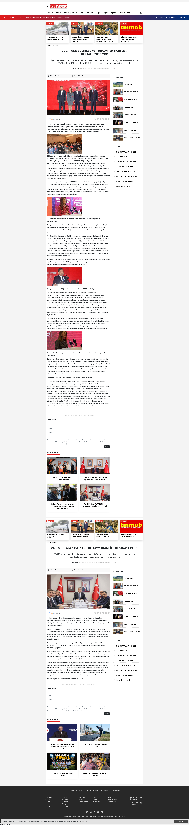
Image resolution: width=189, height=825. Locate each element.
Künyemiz (88, 790)
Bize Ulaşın (117, 790)
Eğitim (113, 13)
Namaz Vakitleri (111, 801)
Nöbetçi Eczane (83, 801)
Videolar (160, 17)
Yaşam (105, 13)
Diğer (129, 13)
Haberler (49, 45)
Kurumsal (108, 790)
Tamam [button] (181, 821)
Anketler (81, 799)
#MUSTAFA (69, 684)
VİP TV (74, 13)
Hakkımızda (98, 790)
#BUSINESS (74, 415)
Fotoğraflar (171, 17)
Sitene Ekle (73, 790)
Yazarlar (182, 17)
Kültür (66, 13)
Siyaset (90, 13)
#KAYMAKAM (91, 684)
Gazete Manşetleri (112, 799)
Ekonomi (50, 13)
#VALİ (63, 684)
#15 (81, 684)
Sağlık (82, 13)
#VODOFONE (66, 415)
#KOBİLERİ (91, 415)
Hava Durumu (96, 801)
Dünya (58, 13)
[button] (18, 18)
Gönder (107, 446)
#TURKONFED (83, 415)
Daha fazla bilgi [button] (83, 821)
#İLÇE (85, 684)
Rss (81, 790)
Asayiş (97, 13)
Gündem (122, 13)
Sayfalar (95, 799)
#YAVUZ (76, 684)
